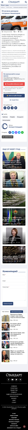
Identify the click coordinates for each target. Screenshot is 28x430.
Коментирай (8, 137)
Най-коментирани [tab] (16, 311)
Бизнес (14, 398)
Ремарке (12, 117)
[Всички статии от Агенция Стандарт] (5, 126)
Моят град (9, 7)
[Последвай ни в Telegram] (20, 379)
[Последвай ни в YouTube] (12, 379)
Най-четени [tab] (5, 311)
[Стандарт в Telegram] (12, 107)
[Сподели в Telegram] (19, 132)
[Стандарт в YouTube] (8, 107)
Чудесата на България (14, 394)
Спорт (14, 402)
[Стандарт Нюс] (14, 376)
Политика (14, 388)
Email (4, 281)
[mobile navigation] (2, 2)
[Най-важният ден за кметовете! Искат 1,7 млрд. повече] (14, 254)
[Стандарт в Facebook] (5, 107)
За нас (14, 413)
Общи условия (14, 415)
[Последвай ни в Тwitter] (16, 379)
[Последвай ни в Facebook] (8, 379)
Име (4, 274)
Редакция (14, 417)
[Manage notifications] (24, 426)
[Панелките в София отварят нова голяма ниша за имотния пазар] (6, 318)
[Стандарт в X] (15, 107)
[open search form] (26, 2)
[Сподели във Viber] (16, 132)
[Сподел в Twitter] (13, 132)
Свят (14, 400)
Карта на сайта (14, 426)
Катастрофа (6, 120)
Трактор (5, 117)
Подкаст (14, 392)
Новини (3, 7)
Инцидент (20, 117)
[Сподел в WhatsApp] (22, 132)
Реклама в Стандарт (14, 422)
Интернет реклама (14, 420)
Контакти (14, 424)
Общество (14, 390)
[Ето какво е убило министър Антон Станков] (6, 327)
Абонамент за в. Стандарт (14, 428)
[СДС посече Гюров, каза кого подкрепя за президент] (6, 336)
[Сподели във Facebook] (9, 132)
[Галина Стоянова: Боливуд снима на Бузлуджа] (14, 235)
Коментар (6, 287)
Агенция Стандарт (15, 127)
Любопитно (14, 396)
